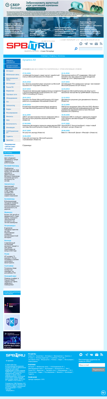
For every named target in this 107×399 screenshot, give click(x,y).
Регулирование (11, 113)
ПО (7, 102)
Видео (60, 359)
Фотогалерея (68, 359)
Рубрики (44, 56)
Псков (6, 254)
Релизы (53, 359)
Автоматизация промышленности (13, 66)
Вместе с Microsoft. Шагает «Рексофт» (75, 133)
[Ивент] (12, 305)
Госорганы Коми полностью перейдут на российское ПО (10, 270)
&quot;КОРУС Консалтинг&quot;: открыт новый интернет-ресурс (78, 126)
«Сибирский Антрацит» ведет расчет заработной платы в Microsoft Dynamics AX (41, 76)
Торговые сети (11, 94)
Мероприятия (58, 356)
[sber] (53, 8)
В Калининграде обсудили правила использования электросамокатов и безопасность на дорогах (11, 205)
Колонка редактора (42, 358)
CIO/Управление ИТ (12, 132)
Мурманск (8, 212)
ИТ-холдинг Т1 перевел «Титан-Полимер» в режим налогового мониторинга (11, 260)
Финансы (9, 116)
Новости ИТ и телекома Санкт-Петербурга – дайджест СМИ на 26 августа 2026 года (39, 32)
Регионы (61, 56)
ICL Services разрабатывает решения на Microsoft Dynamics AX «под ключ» (41, 84)
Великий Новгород (11, 166)
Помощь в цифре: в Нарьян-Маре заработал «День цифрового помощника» (11, 282)
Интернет (10, 71)
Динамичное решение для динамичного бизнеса (79, 100)
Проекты (67, 356)
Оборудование (11, 98)
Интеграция (10, 83)
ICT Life (61, 358)
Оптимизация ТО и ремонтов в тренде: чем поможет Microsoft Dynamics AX (80, 84)
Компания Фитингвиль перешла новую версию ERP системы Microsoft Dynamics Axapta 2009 (42, 126)
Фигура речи (45, 359)
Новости (31, 356)
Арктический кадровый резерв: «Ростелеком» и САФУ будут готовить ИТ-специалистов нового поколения (11, 191)
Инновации (10, 127)
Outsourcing (10, 105)
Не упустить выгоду (30, 133)
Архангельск (9, 184)
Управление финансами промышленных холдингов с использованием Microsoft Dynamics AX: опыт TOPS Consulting (42, 92)
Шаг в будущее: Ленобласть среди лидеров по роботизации (11, 160)
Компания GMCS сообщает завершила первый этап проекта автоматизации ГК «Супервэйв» (79, 117)
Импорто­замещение (10, 61)
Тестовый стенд (33, 359)
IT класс (31, 358)
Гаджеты (9, 136)
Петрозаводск (9, 226)
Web (8, 120)
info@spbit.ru (10, 390)
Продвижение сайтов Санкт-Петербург (10, 146)
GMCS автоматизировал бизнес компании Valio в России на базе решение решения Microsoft (41, 117)
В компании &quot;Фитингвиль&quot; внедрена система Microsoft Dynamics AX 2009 (40, 107)
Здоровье (9, 140)
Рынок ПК (9, 87)
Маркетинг (10, 91)
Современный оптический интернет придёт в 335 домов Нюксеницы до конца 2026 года (11, 247)
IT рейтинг (53, 358)
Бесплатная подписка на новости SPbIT (89, 360)
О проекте (9, 360)
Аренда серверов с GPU (36, 379)
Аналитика (39, 356)
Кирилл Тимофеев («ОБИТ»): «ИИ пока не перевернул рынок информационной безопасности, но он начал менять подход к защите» (14, 29)
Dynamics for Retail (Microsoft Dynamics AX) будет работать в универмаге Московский (41, 100)
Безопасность (11, 124)
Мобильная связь (12, 74)
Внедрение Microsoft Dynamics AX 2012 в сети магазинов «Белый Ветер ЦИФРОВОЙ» (78, 91)
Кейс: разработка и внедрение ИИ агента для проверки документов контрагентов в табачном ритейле (65, 31)
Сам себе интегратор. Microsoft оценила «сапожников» (37, 139)
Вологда (7, 241)
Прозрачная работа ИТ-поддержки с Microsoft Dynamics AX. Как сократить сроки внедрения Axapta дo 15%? (78, 76)
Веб (67, 368)
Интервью (48, 356)
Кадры (8, 109)
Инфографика (33, 361)
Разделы (52, 56)
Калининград (9, 199)
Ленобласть (9, 156)
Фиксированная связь (12, 79)
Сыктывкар (8, 266)
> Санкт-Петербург (47, 51)
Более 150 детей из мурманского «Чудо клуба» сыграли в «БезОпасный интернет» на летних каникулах (11, 218)
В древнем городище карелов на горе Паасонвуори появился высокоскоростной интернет (11, 232)
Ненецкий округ (10, 276)
